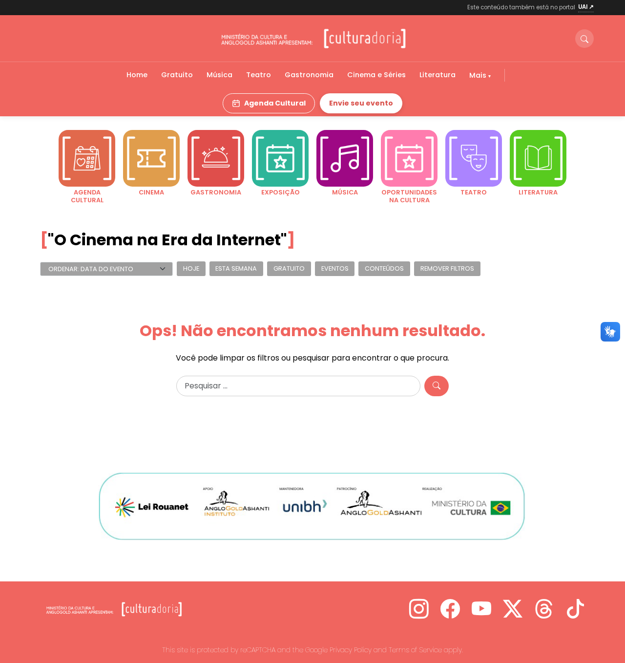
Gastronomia (309, 75)
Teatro (258, 75)
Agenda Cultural (275, 103)
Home (136, 75)
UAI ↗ (586, 7)
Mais (478, 75)
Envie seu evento (361, 103)
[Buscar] (584, 38)
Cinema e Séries (376, 75)
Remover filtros (447, 269)
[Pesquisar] (436, 386)
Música (219, 75)
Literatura (437, 75)
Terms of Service (415, 650)
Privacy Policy (351, 650)
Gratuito (177, 75)
